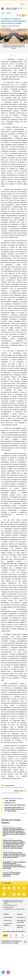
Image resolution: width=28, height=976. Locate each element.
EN (25, 15)
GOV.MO (6, 914)
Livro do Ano (7, 920)
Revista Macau (8, 917)
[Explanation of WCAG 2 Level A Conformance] (25, 942)
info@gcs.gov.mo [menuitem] (10, 802)
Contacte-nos (21, 917)
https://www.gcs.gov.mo (10, 905)
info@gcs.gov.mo (9, 907)
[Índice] (2, 8)
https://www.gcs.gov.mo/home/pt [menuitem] (15, 805)
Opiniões (19, 914)
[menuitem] (14, 798)
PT (23, 15)
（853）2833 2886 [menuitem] (10, 800)
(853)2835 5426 (20, 909)
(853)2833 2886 (8, 909)
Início (2, 13)
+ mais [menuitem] (23, 813)
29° (23, 4)
